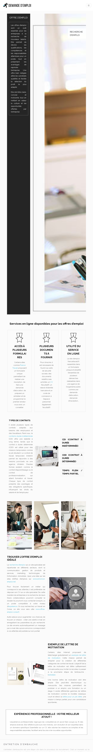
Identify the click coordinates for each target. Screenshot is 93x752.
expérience (12, 606)
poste (13, 59)
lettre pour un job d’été (72, 697)
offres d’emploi (20, 25)
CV (51, 382)
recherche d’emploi (17, 565)
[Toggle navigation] (88, 5)
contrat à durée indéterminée (21, 436)
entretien (52, 675)
